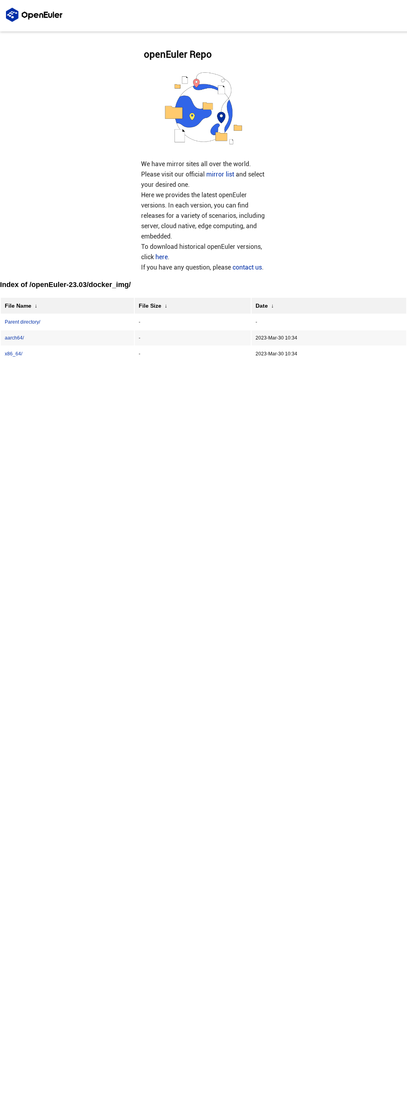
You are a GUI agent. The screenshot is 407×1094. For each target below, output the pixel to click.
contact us (247, 267)
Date (262, 306)
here (161, 257)
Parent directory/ (22, 322)
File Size (150, 306)
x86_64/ (13, 354)
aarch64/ (14, 338)
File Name (18, 306)
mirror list (220, 174)
